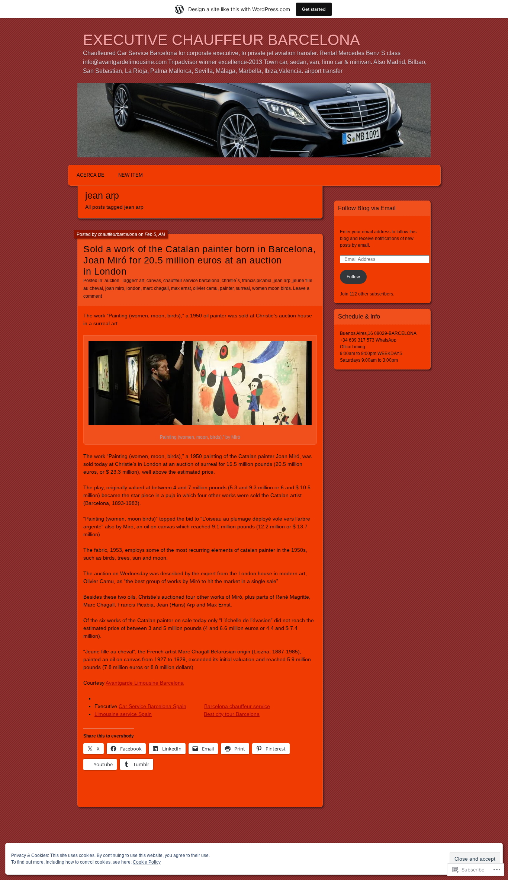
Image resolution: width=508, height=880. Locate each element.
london (133, 288)
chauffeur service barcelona (191, 280)
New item (130, 175)
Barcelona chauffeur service (237, 706)
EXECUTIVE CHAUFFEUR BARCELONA (221, 40)
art (141, 280)
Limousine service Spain (123, 714)
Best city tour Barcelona (232, 714)
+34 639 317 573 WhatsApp (368, 340)
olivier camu (205, 288)
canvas (154, 280)
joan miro (114, 288)
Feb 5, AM (155, 234)
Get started (314, 9)
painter (227, 288)
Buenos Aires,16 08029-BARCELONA (378, 333)
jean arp (282, 280)
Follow (353, 276)
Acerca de (91, 175)
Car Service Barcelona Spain (152, 706)
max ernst (181, 288)
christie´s (231, 280)
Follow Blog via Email (367, 208)
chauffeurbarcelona (117, 234)
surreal (243, 288)
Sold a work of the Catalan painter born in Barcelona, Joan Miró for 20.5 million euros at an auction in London (199, 260)
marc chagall (156, 288)
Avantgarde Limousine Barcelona (145, 683)
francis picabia (256, 280)
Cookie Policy (147, 862)
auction (112, 280)
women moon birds (271, 288)
